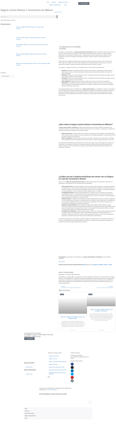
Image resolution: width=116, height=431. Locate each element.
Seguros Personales (63, 2)
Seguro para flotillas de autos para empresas (57, 373)
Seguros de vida (53, 358)
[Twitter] (72, 374)
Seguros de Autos (53, 364)
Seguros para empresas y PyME (56, 367)
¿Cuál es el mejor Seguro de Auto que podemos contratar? (31, 37)
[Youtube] (72, 377)
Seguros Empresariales (55, 4)
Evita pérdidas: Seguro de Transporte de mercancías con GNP (32, 44)
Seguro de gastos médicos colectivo (58, 369)
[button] (90, 46)
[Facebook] (72, 364)
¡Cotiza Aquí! (62, 261)
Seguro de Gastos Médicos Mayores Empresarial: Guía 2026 (31, 54)
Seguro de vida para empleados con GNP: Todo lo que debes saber (33, 63)
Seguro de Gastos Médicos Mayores (58, 361)
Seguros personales (54, 356)
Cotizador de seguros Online (55, 352)
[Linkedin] (72, 370)
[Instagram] (72, 367)
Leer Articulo (18, 28)
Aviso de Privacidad (52, 389)
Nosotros (54, 2)
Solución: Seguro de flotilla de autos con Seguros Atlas (30, 27)
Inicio (48, 2)
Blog (65, 4)
